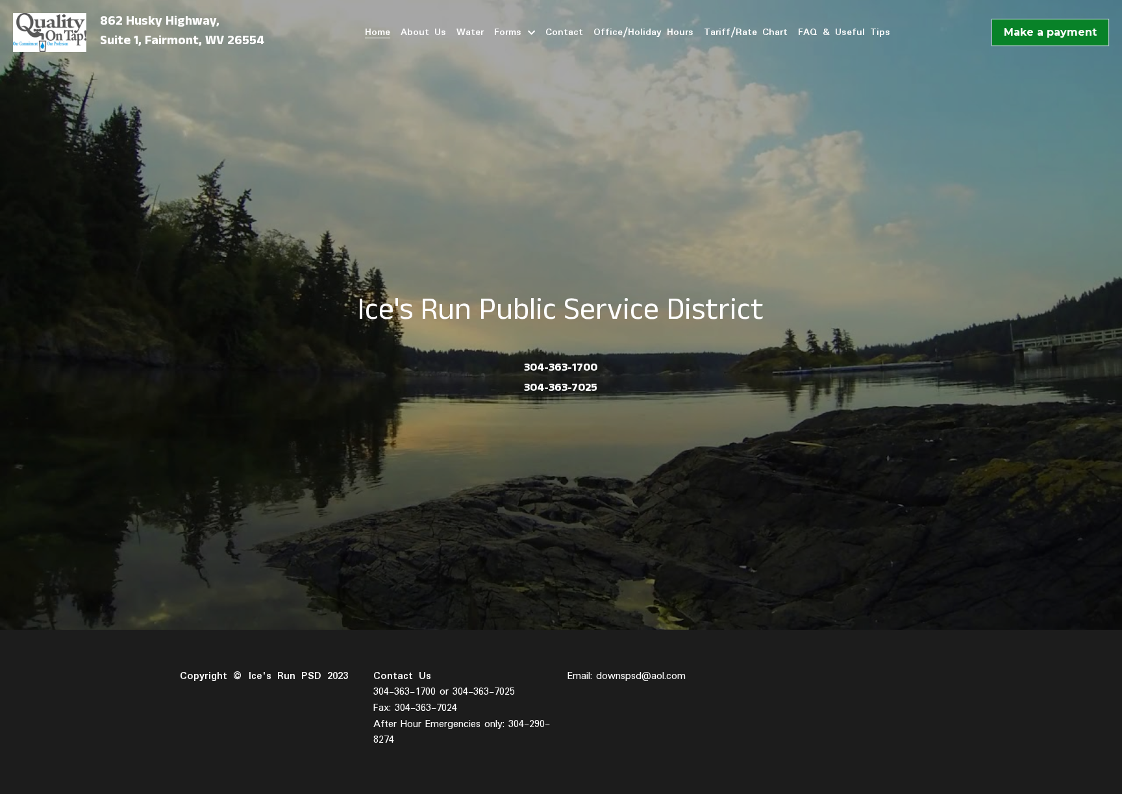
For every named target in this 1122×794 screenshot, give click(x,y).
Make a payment (1050, 32)
